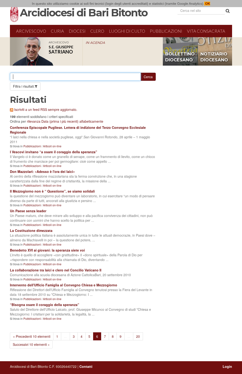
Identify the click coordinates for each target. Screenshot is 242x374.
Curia (57, 31)
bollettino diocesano (180, 57)
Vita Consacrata (206, 31)
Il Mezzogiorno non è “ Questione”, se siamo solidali (52, 191)
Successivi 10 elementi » (31, 344)
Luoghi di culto (127, 31)
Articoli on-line (52, 146)
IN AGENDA (95, 43)
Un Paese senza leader (28, 210)
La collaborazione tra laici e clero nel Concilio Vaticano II (55, 270)
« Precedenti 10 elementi (31, 336)
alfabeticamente (91, 121)
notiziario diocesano (214, 57)
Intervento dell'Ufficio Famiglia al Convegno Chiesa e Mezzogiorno (63, 285)
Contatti (85, 366)
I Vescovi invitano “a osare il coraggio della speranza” (53, 151)
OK (207, 3)
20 (138, 336)
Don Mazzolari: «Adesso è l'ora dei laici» (42, 171)
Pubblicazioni (166, 31)
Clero (97, 31)
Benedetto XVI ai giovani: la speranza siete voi (47, 250)
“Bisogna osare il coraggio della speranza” (44, 304)
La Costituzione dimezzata (31, 230)
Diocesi (77, 31)
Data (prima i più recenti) (59, 121)
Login (227, 366)
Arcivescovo (31, 31)
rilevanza (33, 121)
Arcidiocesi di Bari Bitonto (83, 12)
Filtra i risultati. (24, 86)
